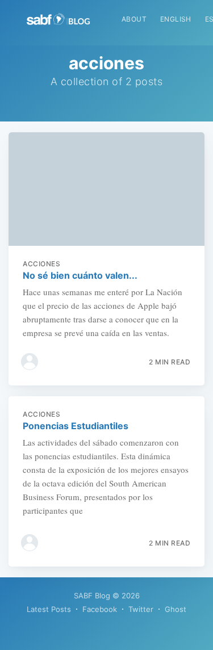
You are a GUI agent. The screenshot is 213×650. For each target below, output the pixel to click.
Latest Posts (49, 609)
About (134, 19)
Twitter (140, 609)
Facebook (99, 609)
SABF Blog (92, 595)
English (175, 19)
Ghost (175, 609)
